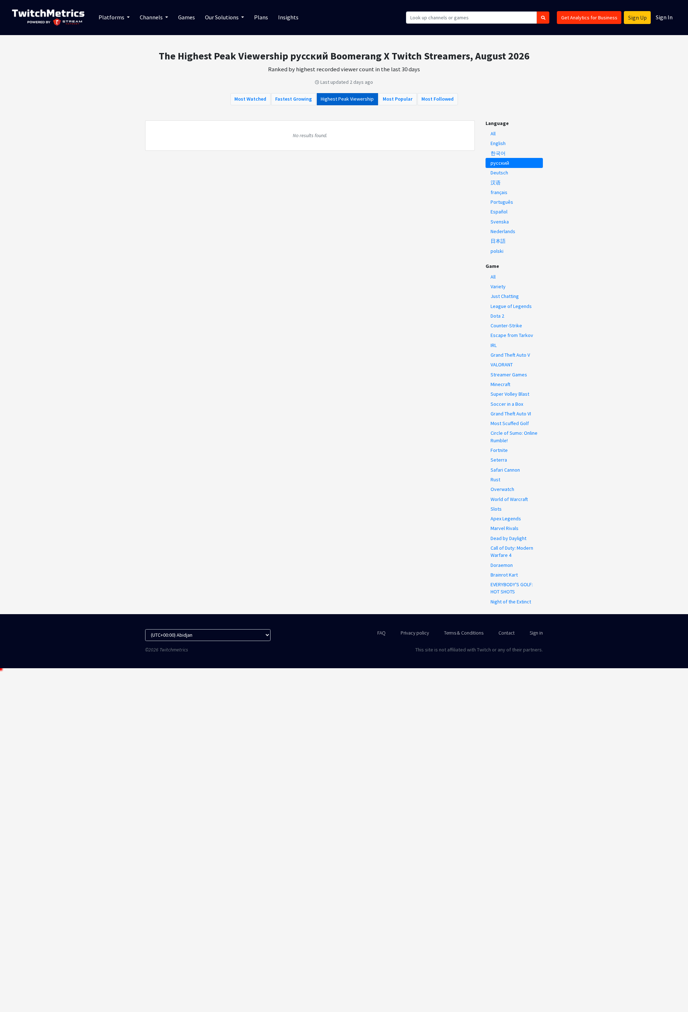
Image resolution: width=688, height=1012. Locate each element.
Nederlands (503, 231)
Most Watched (250, 99)
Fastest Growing (293, 99)
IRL (494, 345)
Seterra (499, 460)
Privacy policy (415, 633)
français (499, 192)
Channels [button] (152, 17)
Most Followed (437, 99)
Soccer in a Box (507, 404)
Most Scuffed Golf (510, 423)
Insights (288, 17)
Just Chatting (505, 296)
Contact (506, 633)
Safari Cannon (505, 470)
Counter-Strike (506, 325)
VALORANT (502, 364)
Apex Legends (506, 518)
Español (499, 211)
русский (500, 163)
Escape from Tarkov (512, 335)
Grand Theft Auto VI (511, 413)
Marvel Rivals (505, 528)
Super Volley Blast (510, 394)
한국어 (498, 153)
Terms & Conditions (463, 633)
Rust (495, 479)
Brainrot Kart (504, 575)
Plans (261, 17)
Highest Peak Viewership (347, 99)
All (493, 133)
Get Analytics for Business (589, 17)
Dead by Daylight (508, 538)
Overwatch (502, 489)
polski (497, 251)
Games (186, 17)
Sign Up (637, 17)
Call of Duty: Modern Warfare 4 (512, 551)
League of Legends (511, 306)
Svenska (500, 221)
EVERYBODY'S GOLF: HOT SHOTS (512, 588)
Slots (496, 509)
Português (502, 202)
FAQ (381, 633)
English (498, 143)
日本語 (498, 241)
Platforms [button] (112, 17)
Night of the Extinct (511, 601)
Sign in (536, 633)
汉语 (496, 182)
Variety (498, 286)
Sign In (664, 17)
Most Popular (397, 99)
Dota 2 (497, 316)
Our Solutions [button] (222, 17)
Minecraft (500, 384)
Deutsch (499, 172)
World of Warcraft (509, 499)
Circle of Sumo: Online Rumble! (514, 436)
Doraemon (502, 565)
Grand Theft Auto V (510, 355)
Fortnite (499, 450)
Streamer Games (509, 374)
